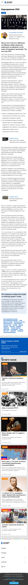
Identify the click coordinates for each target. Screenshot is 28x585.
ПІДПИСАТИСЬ (23, 351)
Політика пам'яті (19, 322)
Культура (6, 329)
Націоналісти (8, 323)
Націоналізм (18, 323)
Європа (6, 326)
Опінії (3, 12)
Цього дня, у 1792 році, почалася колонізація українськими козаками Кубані (14, 463)
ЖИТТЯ (3, 566)
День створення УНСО (10, 408)
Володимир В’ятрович (11, 320)
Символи (13, 331)
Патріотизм (7, 325)
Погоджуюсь (14, 583)
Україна (18, 326)
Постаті (6, 331)
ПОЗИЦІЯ (3, 553)
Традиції (20, 331)
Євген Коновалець (10, 332)
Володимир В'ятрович (16, 32)
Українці (6, 328)
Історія (15, 325)
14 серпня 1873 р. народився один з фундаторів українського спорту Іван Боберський (14, 495)
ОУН (20, 320)
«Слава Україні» (15, 328)
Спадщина (14, 329)
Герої (21, 329)
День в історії (8, 322)
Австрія (12, 326)
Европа (21, 325)
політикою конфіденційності (13, 577)
